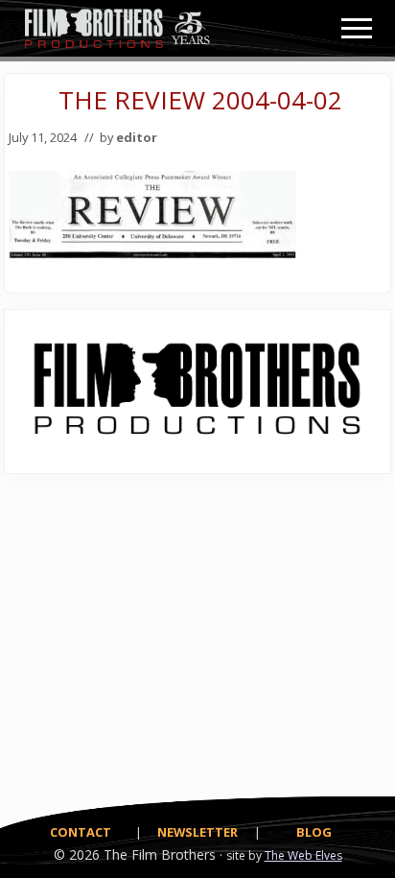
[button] (356, 28)
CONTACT (80, 832)
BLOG (314, 832)
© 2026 (77, 854)
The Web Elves (303, 855)
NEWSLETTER (197, 832)
